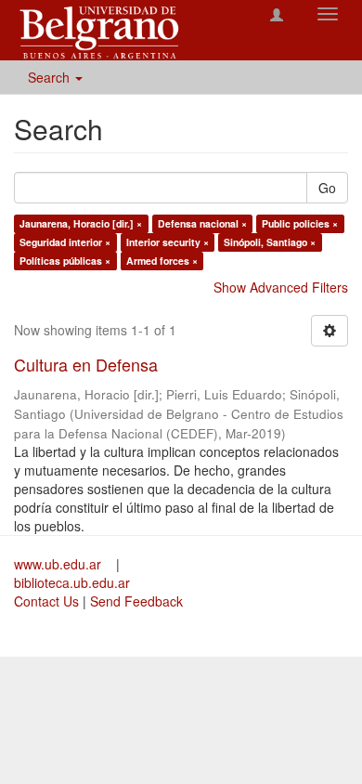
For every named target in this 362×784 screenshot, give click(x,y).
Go (327, 187)
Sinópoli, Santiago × (270, 242)
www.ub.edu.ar (59, 564)
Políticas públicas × (64, 261)
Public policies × (300, 223)
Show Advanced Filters (280, 287)
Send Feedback (136, 601)
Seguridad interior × (64, 242)
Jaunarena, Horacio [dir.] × (80, 223)
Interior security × (167, 242)
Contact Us (46, 601)
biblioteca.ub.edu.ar (72, 582)
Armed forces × (162, 261)
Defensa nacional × (202, 223)
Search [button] (50, 77)
